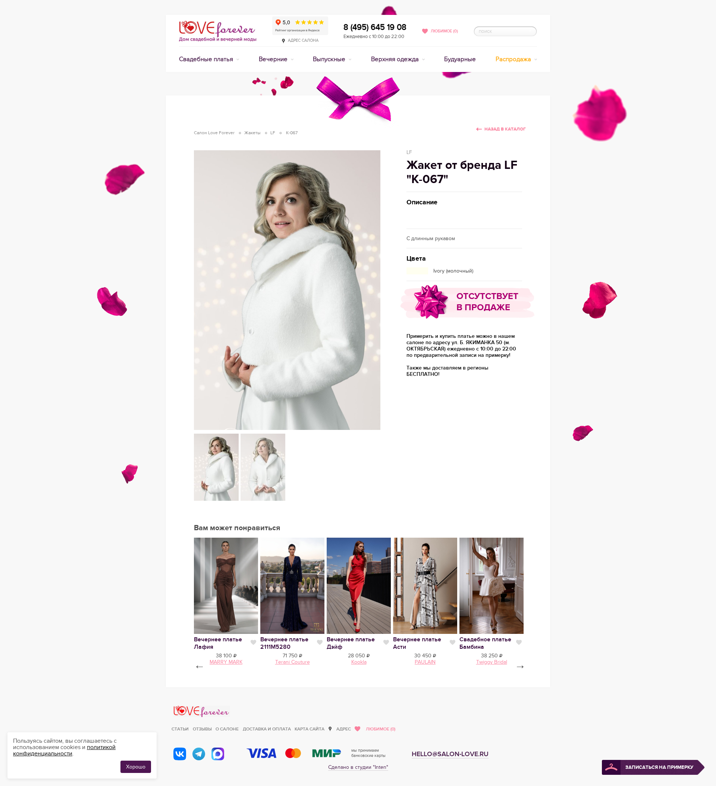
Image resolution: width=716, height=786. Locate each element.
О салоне (227, 729)
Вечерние (274, 59)
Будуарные (460, 59)
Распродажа (514, 59)
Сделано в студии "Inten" (358, 767)
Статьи (180, 729)
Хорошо (135, 767)
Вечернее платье (284, 643)
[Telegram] (198, 754)
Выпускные (330, 59)
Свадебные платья (207, 59)
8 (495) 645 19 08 (374, 27)
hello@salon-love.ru (450, 754)
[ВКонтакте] (179, 754)
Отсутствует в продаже (487, 302)
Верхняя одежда (395, 59)
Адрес (343, 729)
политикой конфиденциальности (64, 750)
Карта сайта (309, 729)
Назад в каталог (505, 129)
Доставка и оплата (267, 729)
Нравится (253, 642)
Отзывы (202, 729)
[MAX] (217, 754)
